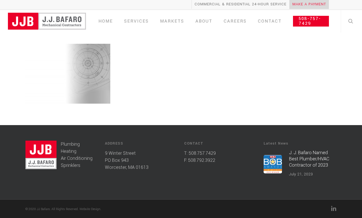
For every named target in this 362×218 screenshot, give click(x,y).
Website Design (89, 209)
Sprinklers (70, 165)
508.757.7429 (202, 153)
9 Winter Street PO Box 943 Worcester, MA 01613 (126, 160)
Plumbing (70, 144)
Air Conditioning (76, 158)
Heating (68, 151)
